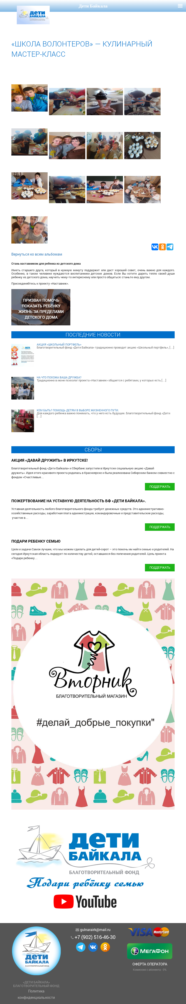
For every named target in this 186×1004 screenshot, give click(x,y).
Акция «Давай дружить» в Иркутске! (49, 460)
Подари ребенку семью (36, 541)
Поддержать (159, 486)
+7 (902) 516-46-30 (95, 937)
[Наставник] (40, 324)
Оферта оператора (149, 964)
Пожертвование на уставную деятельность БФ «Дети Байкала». (78, 500)
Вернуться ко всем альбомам (36, 254)
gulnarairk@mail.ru (95, 929)
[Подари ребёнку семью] (85, 910)
